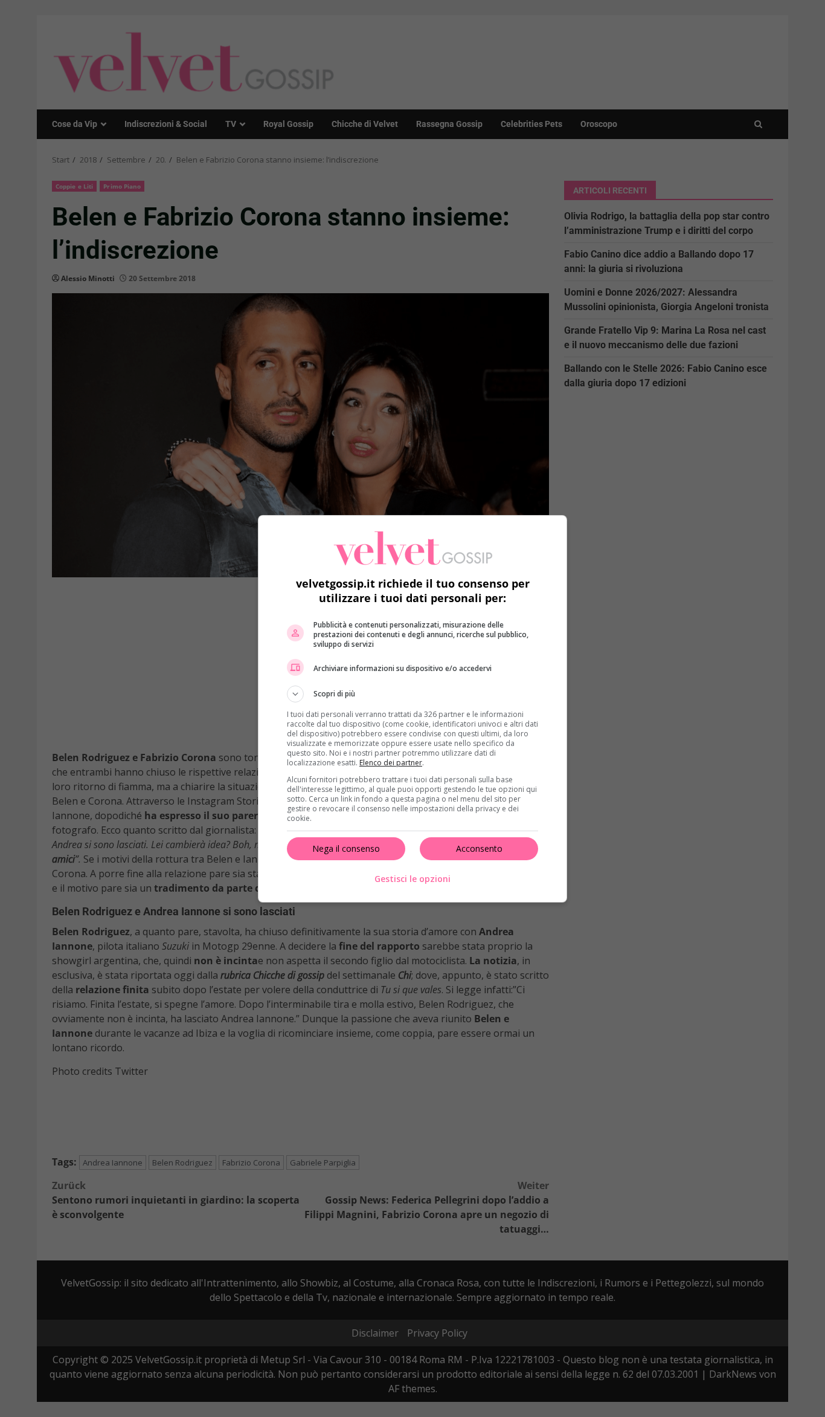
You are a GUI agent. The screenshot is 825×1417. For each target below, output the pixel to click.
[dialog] (412, 709)
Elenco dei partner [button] (390, 762)
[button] (412, 694)
